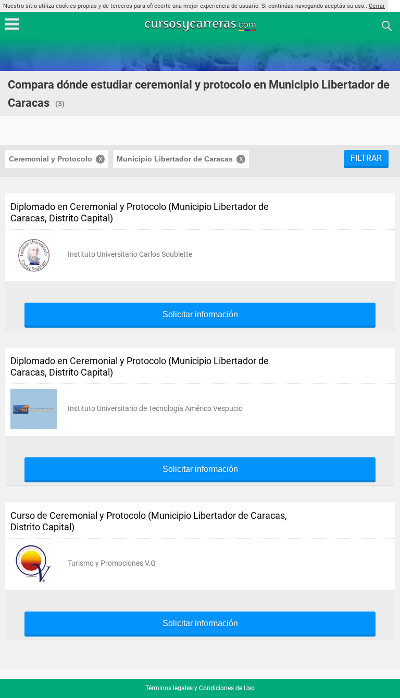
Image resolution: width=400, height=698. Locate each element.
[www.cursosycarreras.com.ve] (201, 25)
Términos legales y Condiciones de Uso (200, 688)
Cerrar (377, 6)
